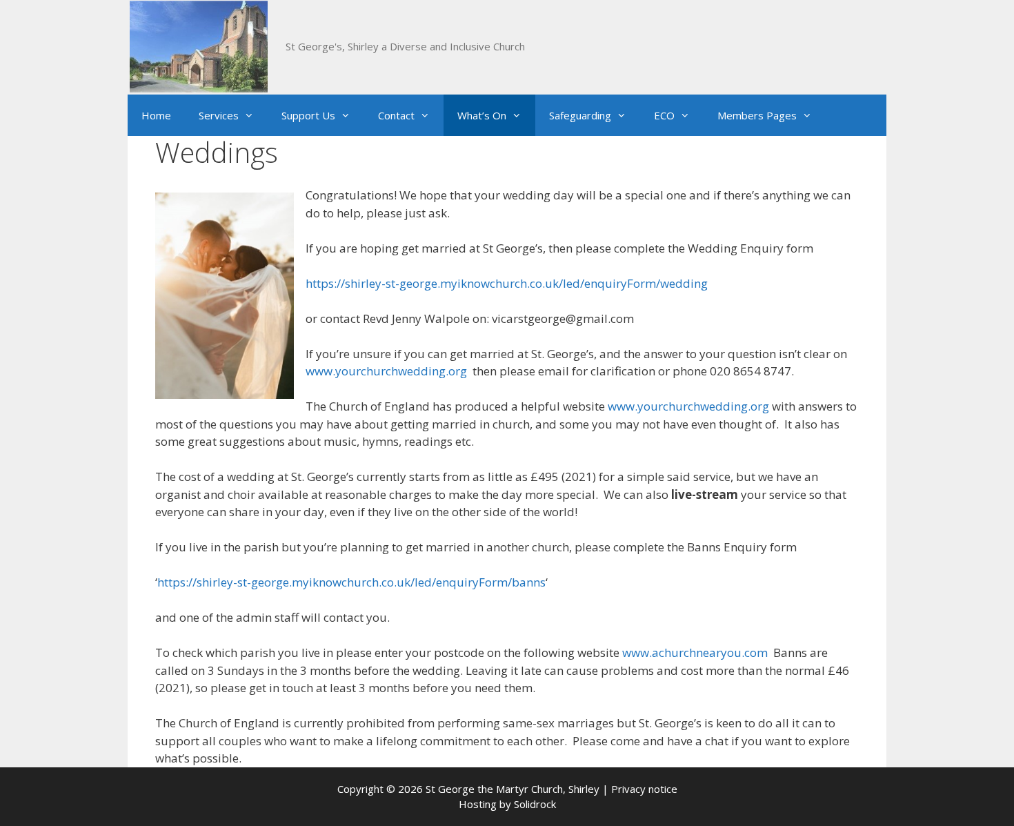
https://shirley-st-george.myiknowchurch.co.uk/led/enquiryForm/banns (351, 582)
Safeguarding (580, 115)
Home (156, 115)
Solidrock (535, 804)
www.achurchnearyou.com (695, 652)
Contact (396, 115)
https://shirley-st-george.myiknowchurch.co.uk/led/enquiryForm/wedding (507, 283)
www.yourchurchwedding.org (386, 371)
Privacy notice (644, 789)
